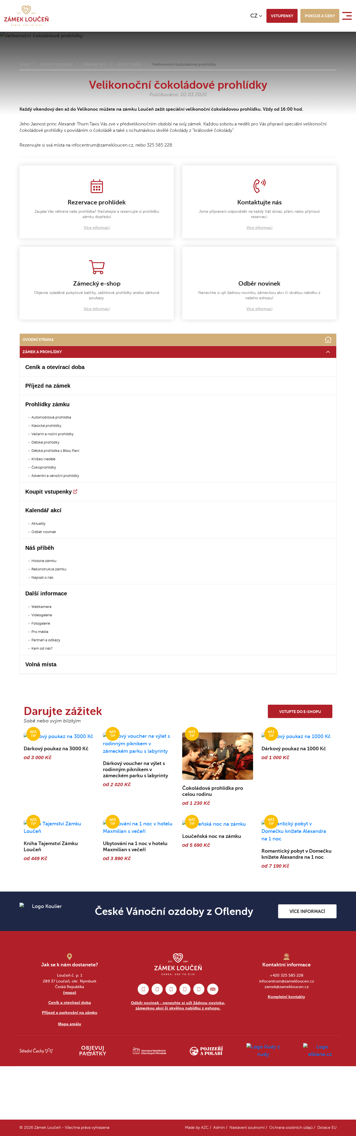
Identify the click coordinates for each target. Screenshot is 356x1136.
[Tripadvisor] (212, 989)
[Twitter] (185, 989)
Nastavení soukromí (246, 1127)
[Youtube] (198, 989)
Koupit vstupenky (48, 492)
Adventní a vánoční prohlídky (55, 476)
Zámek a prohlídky (56, 64)
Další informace (46, 593)
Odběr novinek (43, 532)
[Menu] (347, 16)
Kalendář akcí (95, 64)
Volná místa (40, 664)
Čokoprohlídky (43, 467)
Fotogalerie (40, 623)
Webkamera (41, 607)
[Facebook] (143, 989)
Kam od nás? (42, 648)
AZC (205, 1127)
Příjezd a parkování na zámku (69, 1012)
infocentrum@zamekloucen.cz (286, 981)
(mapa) (69, 992)
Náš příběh (39, 548)
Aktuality (38, 524)
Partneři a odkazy (45, 640)
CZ (254, 16)
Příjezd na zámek (47, 386)
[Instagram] (157, 989)
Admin (219, 1127)
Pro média (39, 632)
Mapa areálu (69, 1024)
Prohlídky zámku (47, 404)
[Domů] (328, 340)
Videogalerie (41, 615)
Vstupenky (282, 16)
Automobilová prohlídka (51, 417)
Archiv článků (129, 64)
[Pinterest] (171, 989)
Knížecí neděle (43, 459)
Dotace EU (327, 1127)
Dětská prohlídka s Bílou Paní (55, 451)
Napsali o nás (42, 578)
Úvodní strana (38, 339)
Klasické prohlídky (46, 426)
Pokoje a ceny (320, 16)
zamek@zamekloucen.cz (286, 987)
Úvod (24, 64)
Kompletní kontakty (286, 996)
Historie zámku (43, 561)
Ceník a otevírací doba (55, 367)
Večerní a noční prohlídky (52, 434)
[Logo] (26, 16)
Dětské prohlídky (45, 442)
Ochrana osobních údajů (291, 1127)
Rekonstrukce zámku (48, 569)
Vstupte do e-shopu (300, 711)
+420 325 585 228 (286, 975)
